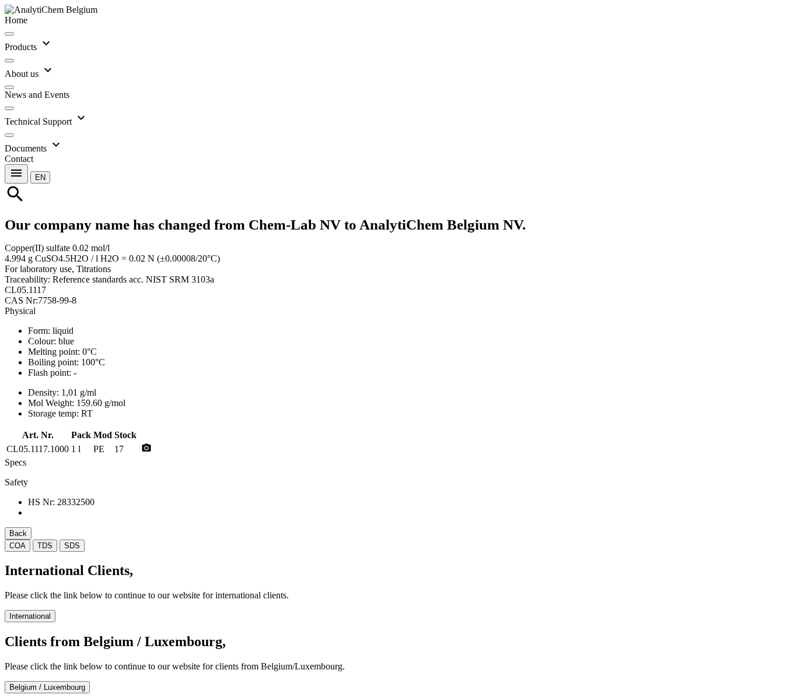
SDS (72, 545)
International (30, 616)
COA (17, 545)
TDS (45, 545)
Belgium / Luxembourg (47, 687)
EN (40, 177)
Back (18, 533)
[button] (40, 177)
